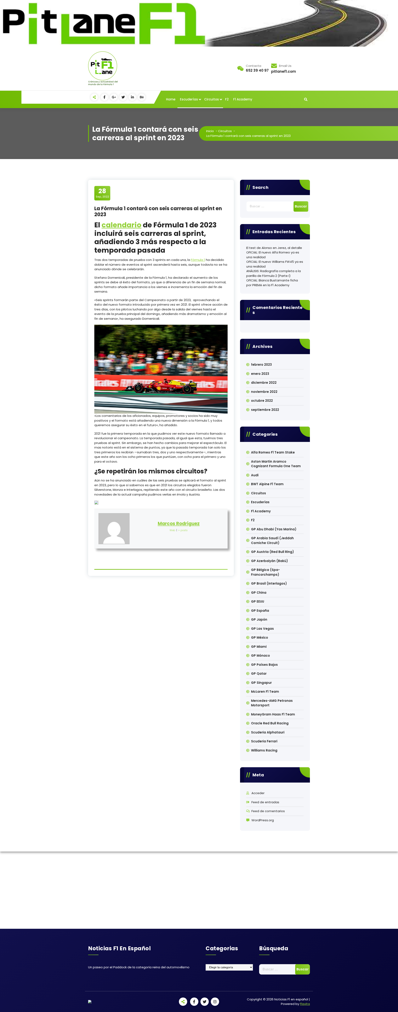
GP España (260, 610)
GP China (258, 592)
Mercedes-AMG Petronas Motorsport (272, 703)
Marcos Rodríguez (179, 523)
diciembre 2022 (264, 382)
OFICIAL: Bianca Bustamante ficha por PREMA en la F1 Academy (272, 282)
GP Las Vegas (262, 628)
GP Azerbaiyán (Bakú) (269, 561)
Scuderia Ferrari (264, 741)
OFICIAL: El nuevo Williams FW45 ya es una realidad (274, 264)
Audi (254, 475)
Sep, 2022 (102, 193)
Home (170, 99)
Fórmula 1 (198, 260)
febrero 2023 (261, 364)
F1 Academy (242, 99)
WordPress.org (262, 820)
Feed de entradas (265, 802)
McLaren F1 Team (265, 691)
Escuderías (189, 99)
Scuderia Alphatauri (267, 732)
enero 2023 (260, 374)
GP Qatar (259, 673)
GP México (259, 637)
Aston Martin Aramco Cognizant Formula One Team (276, 463)
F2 (227, 99)
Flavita (305, 1004)
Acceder (258, 793)
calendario (121, 225)
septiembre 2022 (265, 410)
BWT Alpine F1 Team (267, 484)
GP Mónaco (260, 655)
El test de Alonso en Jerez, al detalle (274, 248)
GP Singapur (261, 682)
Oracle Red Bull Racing (270, 723)
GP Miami (259, 646)
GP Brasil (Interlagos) (269, 583)
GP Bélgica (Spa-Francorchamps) (265, 572)
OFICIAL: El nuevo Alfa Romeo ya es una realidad (272, 254)
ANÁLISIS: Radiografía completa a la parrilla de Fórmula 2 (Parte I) (273, 273)
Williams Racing (264, 750)
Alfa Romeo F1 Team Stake (273, 452)
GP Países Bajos (264, 664)
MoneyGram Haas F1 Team (273, 714)
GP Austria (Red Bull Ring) (272, 552)
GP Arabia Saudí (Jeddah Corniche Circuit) (272, 540)
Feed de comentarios (268, 811)
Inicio (210, 131)
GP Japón (259, 619)
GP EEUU (257, 601)
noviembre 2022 (264, 392)
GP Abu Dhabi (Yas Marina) (273, 529)
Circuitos (211, 99)
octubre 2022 (262, 400)
